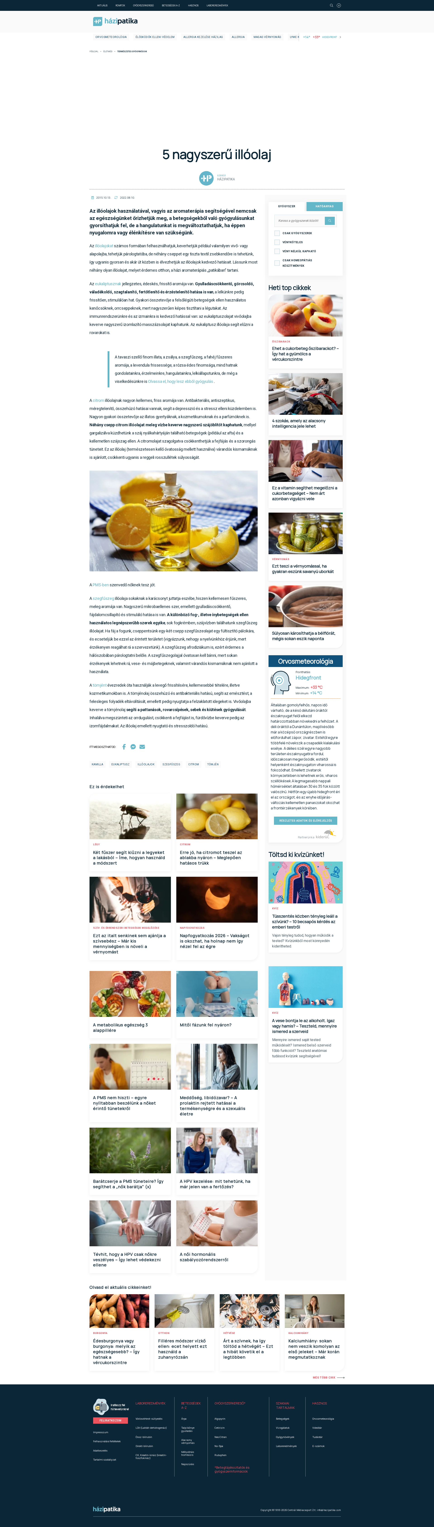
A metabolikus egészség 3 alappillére (120, 1027)
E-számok (318, 1446)
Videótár (317, 1427)
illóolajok (146, 764)
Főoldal (94, 52)
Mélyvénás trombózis (187, 1453)
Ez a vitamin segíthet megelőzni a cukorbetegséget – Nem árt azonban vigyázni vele (304, 493)
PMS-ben (101, 584)
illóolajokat (104, 245)
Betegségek (282, 1418)
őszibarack (281, 341)
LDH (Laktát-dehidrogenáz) (151, 1427)
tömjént (99, 685)
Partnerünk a (306, 837)
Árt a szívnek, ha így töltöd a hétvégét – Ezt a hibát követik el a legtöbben (248, 1349)
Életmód (107, 52)
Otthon (163, 1333)
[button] (151, 1405)
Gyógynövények (285, 1437)
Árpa (183, 1418)
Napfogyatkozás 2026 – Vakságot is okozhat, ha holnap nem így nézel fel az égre (215, 941)
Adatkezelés (100, 1450)
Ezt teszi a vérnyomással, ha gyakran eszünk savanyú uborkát (303, 568)
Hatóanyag (325, 206)
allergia (238, 37)
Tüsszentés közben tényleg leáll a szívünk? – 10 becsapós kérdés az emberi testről (304, 921)
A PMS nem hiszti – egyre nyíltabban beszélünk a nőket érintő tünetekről (124, 1103)
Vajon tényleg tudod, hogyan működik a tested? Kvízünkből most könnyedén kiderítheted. (302, 940)
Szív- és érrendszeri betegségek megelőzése (126, 927)
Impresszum (100, 1432)
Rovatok (120, 5)
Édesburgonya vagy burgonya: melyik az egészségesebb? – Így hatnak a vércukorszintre (116, 1351)
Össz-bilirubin (144, 1437)
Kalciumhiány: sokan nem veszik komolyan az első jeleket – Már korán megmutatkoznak (314, 1349)
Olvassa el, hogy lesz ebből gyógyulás (180, 381)
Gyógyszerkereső (143, 5)
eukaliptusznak (108, 283)
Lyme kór (296, 37)
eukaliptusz (120, 764)
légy (96, 844)
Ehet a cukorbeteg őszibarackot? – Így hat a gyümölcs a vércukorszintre (305, 354)
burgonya (100, 1333)
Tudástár (317, 1437)
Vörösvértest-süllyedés (149, 1418)
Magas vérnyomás (267, 37)
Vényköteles (293, 242)
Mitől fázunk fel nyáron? (206, 1024)
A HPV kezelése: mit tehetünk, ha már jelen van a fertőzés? (215, 1183)
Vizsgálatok (283, 1427)
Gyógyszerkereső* (230, 1403)
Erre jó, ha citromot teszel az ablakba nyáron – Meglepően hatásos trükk (211, 858)
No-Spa (219, 1446)
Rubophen (220, 1455)
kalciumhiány (298, 1333)
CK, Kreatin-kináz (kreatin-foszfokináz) (151, 1456)
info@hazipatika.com (329, 1510)
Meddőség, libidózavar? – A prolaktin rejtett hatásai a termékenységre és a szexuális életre (212, 1106)
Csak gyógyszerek (297, 233)
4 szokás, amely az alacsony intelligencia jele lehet (299, 423)
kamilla (97, 764)
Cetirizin (220, 1427)
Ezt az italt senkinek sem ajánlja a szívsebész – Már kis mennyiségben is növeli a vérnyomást (129, 943)
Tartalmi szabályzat (104, 1459)
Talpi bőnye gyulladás (187, 1429)
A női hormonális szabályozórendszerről (204, 1256)
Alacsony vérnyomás (187, 1441)
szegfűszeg (103, 598)
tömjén (213, 764)
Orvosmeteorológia (111, 37)
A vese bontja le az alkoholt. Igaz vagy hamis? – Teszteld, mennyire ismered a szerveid (304, 1026)
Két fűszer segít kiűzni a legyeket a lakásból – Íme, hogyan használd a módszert (129, 858)
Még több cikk (324, 1377)
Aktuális (102, 5)
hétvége (229, 1333)
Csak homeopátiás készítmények (297, 263)
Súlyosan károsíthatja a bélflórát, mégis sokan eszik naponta (303, 635)
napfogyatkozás (192, 927)
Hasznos (193, 5)
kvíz (275, 908)
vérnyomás (281, 559)
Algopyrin (220, 1418)
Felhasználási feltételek (107, 1441)
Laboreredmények (217, 5)
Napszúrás (187, 1464)
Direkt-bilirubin (144, 1446)
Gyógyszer (286, 206)
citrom (98, 400)
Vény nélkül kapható (299, 251)
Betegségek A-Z (171, 5)
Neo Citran (221, 1437)
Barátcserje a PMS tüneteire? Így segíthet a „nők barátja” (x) (128, 1183)
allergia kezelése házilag (203, 37)
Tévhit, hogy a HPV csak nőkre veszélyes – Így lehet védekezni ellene (127, 1259)
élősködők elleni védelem (155, 37)
